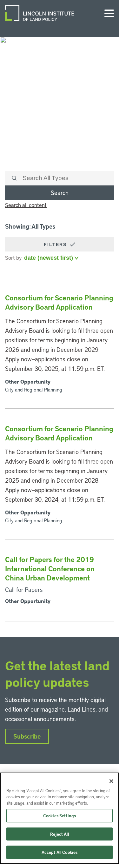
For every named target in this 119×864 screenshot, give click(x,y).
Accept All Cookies (59, 852)
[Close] (111, 781)
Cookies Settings (59, 815)
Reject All (59, 834)
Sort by (13, 257)
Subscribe (27, 736)
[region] (59, 818)
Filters (56, 244)
